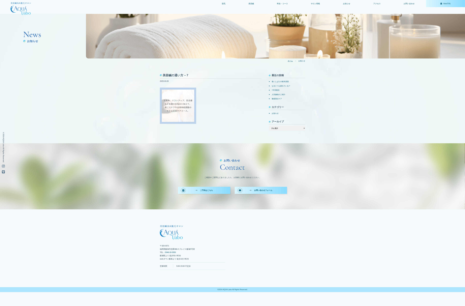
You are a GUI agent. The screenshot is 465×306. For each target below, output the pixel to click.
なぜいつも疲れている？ (281, 86)
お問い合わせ (409, 4)
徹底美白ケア (277, 99)
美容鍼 (251, 4)
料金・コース (282, 4)
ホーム (290, 61)
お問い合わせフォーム (263, 190)
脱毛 (223, 4)
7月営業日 (275, 90)
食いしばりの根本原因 (280, 82)
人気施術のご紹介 (278, 94)
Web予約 (447, 4)
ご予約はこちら (206, 190)
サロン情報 (315, 4)
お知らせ (346, 4)
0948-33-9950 (170, 252)
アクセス (377, 4)
